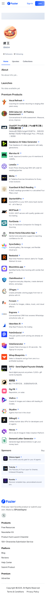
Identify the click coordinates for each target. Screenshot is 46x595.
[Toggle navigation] (4, 3)
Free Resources (8, 527)
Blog (3, 553)
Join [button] (40, 3)
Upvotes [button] (15, 61)
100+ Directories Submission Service (17, 541)
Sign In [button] (30, 3)
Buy (43, 450)
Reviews (5, 557)
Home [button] (5, 61)
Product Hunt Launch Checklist (14, 537)
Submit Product (8, 567)
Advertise (5, 578)
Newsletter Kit (7, 532)
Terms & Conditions (15, 591)
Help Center (6, 562)
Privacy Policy (33, 591)
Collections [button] (27, 61)
